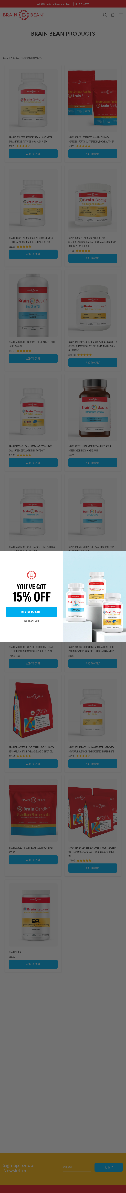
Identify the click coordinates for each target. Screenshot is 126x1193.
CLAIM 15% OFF (31, 612)
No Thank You (31, 620)
